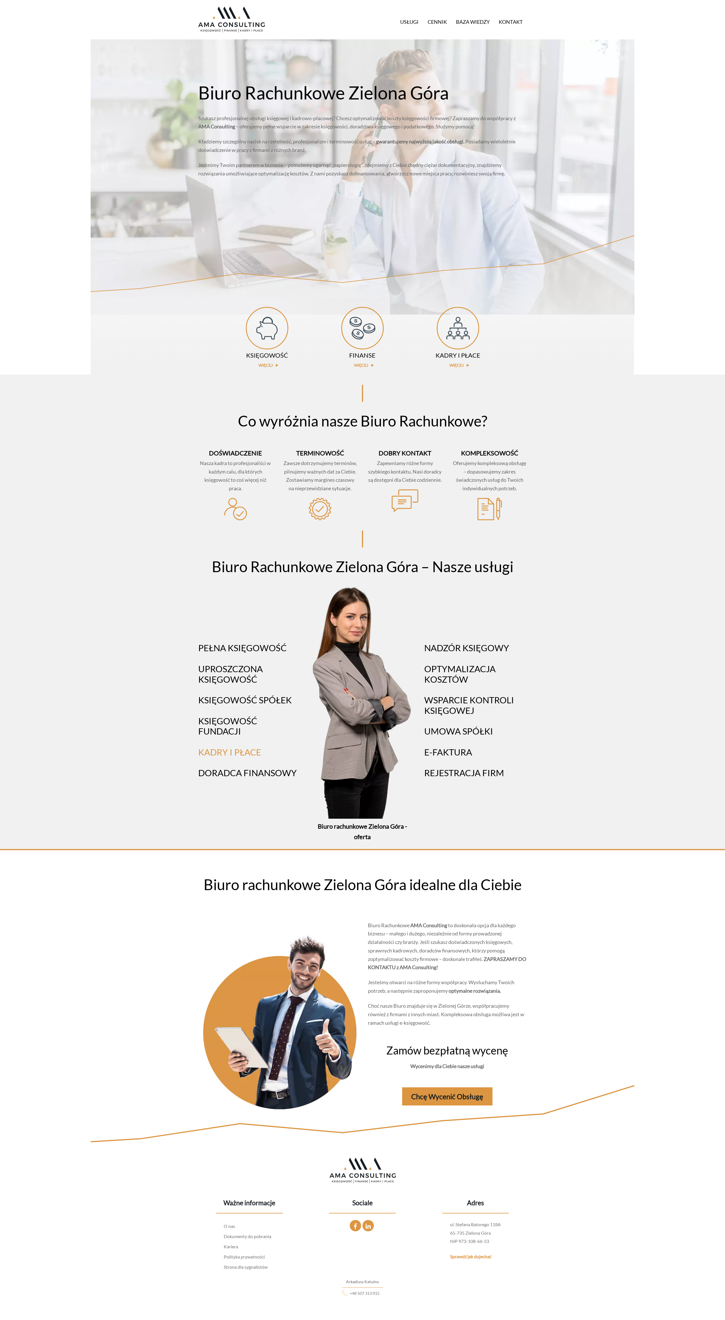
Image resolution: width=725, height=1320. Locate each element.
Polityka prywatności (244, 1256)
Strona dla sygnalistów (246, 1267)
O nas (229, 1226)
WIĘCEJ (266, 365)
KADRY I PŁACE (229, 752)
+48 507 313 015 (364, 1293)
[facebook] (355, 1225)
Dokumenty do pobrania (247, 1236)
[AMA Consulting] (231, 29)
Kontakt (511, 22)
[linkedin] (368, 1225)
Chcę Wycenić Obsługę (447, 1096)
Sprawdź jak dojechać (470, 1256)
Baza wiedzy (473, 22)
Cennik (437, 22)
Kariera (231, 1246)
